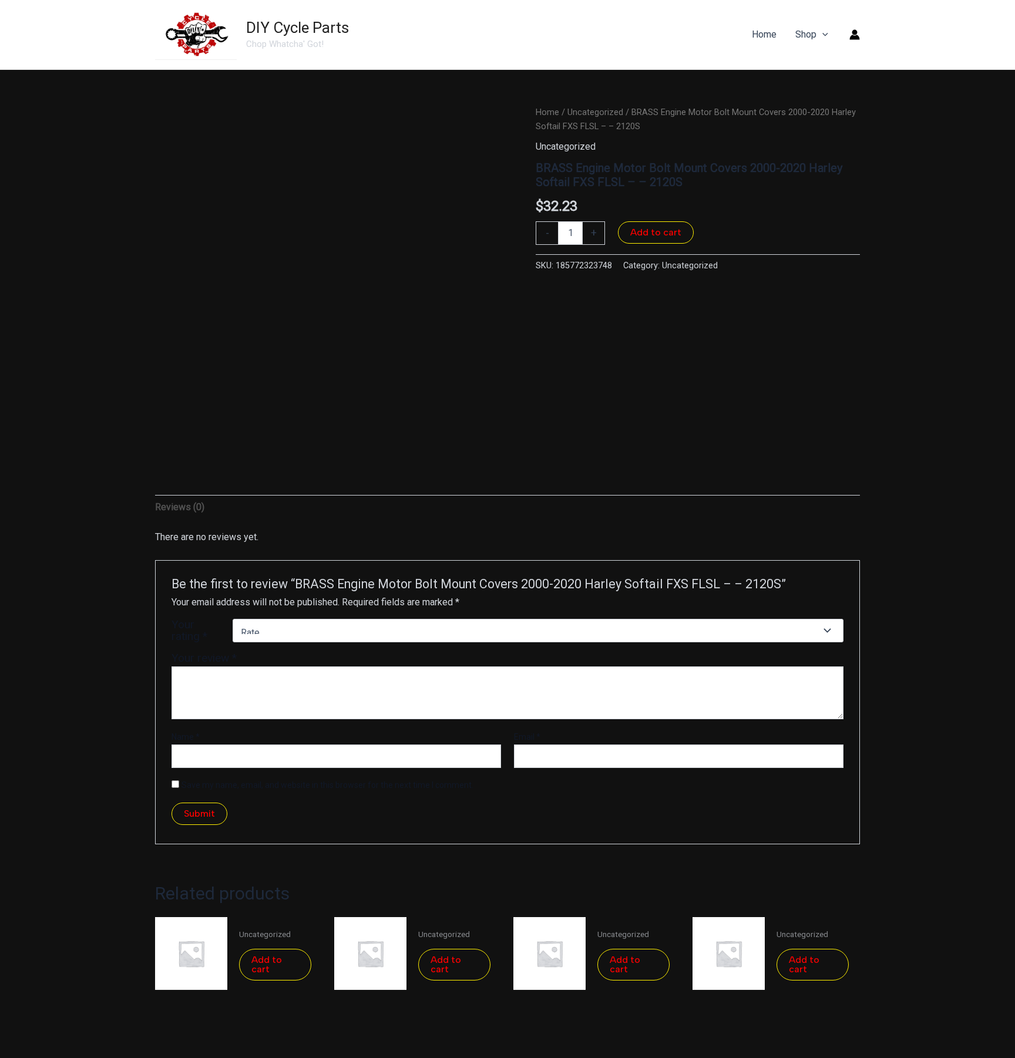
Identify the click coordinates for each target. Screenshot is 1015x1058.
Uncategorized (595, 112)
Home (547, 112)
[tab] (179, 507)
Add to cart (655, 232)
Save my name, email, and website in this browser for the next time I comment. (327, 785)
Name (186, 737)
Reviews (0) (179, 507)
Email (527, 737)
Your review (204, 658)
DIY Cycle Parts (297, 27)
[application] (822, 34)
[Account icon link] (854, 34)
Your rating (189, 630)
